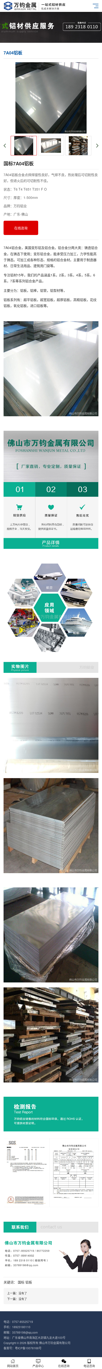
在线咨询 (21, 227)
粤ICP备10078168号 (28, 1348)
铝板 (28, 1282)
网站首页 (13, 1366)
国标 (21, 1282)
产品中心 (38, 1366)
